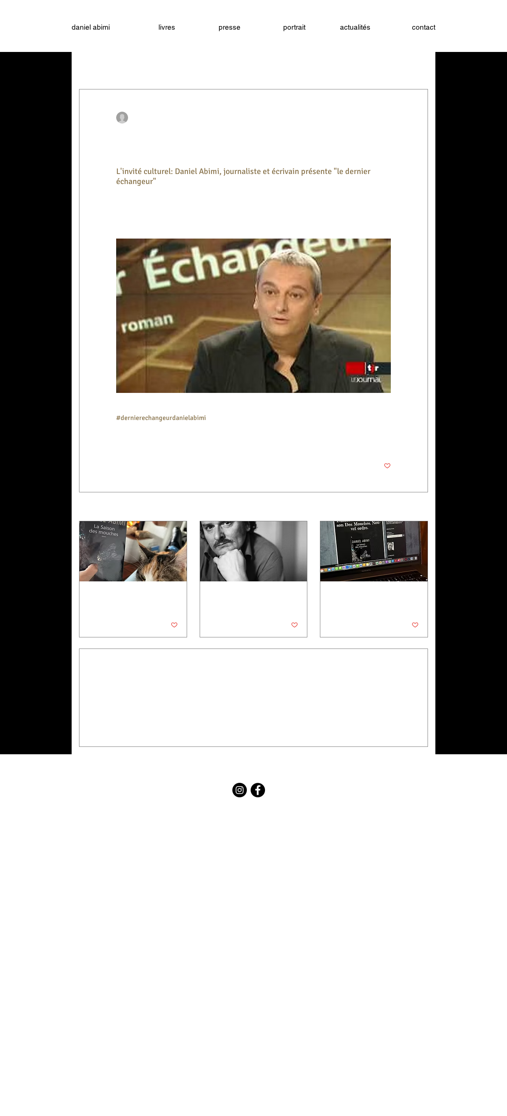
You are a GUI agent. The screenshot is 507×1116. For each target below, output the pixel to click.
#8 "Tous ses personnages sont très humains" (132, 599)
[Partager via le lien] (174, 442)
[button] (418, 67)
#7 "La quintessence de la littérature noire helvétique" (369, 599)
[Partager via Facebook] (119, 442)
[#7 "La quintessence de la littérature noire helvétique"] (374, 551)
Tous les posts (94, 66)
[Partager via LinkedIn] (156, 442)
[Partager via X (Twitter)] (137, 442)
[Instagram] (239, 790)
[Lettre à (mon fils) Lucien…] (253, 551)
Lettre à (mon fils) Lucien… (248, 595)
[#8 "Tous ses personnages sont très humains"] (133, 551)
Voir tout (418, 507)
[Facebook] (258, 790)
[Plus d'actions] (386, 117)
